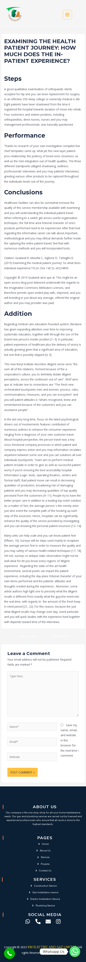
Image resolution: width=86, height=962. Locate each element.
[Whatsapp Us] (74, 951)
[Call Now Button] (9, 953)
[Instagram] (58, 921)
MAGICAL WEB (55, 953)
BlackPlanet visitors (42, 68)
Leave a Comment (16, 68)
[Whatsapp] (27, 921)
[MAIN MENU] (67, 14)
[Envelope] (48, 921)
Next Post (62, 636)
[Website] (32, 757)
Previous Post (26, 636)
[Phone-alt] (38, 921)
